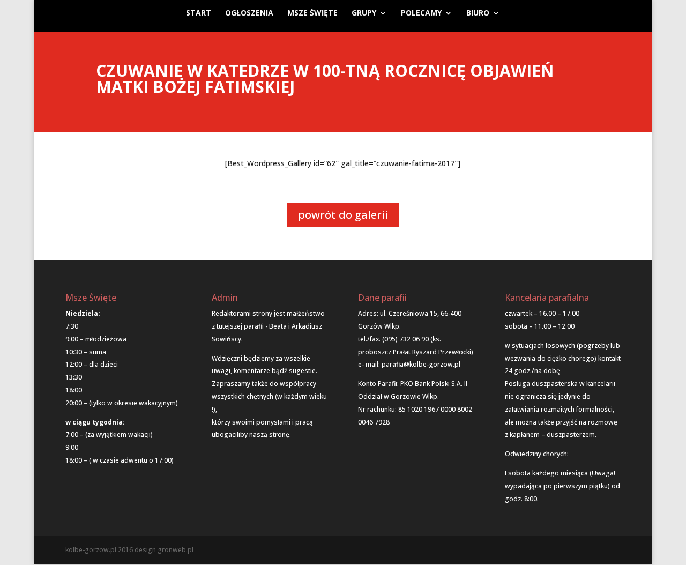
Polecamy (421, 13)
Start (198, 13)
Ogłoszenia (249, 13)
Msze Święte (312, 13)
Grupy (364, 13)
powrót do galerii (343, 214)
